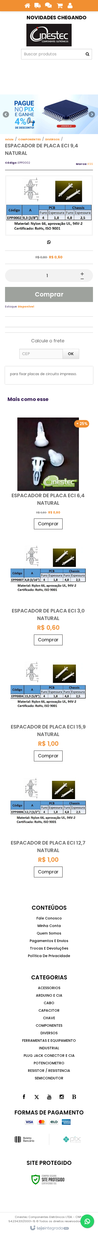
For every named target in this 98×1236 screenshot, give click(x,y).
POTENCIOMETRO (49, 1063)
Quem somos (49, 933)
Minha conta (49, 925)
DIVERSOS (52, 139)
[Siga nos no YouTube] (49, 1097)
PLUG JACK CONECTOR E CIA (49, 1055)
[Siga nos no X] (36, 1097)
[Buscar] (87, 54)
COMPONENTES (29, 139)
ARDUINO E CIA (49, 995)
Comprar (49, 294)
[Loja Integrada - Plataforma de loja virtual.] (49, 1228)
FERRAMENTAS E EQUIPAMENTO (49, 1040)
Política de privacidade (49, 955)
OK (71, 354)
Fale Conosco (49, 918)
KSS (90, 164)
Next (91, 113)
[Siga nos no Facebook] (24, 1097)
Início (9, 139)
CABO (49, 1002)
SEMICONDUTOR (49, 1078)
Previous (6, 114)
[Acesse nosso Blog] (74, 1097)
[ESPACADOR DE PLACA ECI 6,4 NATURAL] (48, 474)
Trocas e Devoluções (49, 948)
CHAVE (49, 1017)
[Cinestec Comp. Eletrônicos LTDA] (49, 35)
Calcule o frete (47, 341)
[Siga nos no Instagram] (61, 1097)
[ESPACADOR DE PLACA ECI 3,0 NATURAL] (48, 590)
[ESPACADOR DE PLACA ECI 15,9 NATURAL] (48, 706)
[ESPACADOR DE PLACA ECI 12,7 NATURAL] (48, 822)
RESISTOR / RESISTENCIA (49, 1070)
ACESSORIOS (49, 987)
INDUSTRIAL (49, 1048)
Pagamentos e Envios (49, 940)
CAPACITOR (49, 1010)
